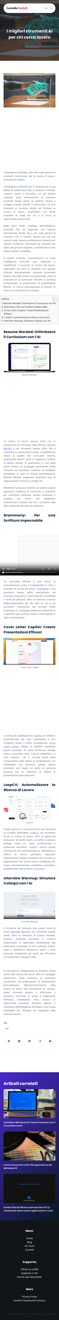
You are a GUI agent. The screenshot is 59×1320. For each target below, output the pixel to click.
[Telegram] (40, 1041)
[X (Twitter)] (19, 1041)
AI (24, 44)
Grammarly (43, 588)
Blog (29, 1242)
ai (7, 1028)
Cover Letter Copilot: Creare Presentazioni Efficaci (26, 312)
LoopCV (34, 832)
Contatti (29, 1249)
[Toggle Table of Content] (53, 299)
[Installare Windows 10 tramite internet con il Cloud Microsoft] (29, 1103)
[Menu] (51, 8)
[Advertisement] (29, 138)
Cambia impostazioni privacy (29, 1300)
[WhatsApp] (50, 1041)
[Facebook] (9, 1041)
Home (29, 1238)
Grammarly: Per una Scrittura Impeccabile (25, 306)
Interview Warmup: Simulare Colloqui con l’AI (27, 320)
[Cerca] (46, 8)
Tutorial (31, 44)
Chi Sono (29, 1246)
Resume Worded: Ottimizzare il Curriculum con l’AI (30, 303)
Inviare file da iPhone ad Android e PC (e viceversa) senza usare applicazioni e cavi (28, 1209)
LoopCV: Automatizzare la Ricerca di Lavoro (27, 317)
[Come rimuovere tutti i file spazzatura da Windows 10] (29, 1146)
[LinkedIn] (29, 1041)
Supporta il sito (29, 1273)
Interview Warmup (20, 931)
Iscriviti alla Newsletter (29, 1277)
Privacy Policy (29, 1296)
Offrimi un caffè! (29, 1269)
